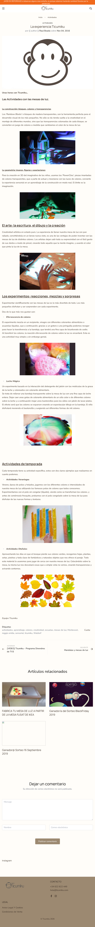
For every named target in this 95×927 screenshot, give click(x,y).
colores (29, 630)
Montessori (73, 630)
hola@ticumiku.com (59, 890)
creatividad (38, 630)
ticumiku (28, 633)
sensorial (19, 633)
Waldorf (37, 633)
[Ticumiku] (47, 8)
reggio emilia (8, 633)
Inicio (40, 17)
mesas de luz (60, 630)
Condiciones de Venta (12, 911)
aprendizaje (19, 630)
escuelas (49, 630)
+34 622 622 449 (58, 886)
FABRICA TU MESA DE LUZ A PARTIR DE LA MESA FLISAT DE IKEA (23, 712)
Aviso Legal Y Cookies (12, 907)
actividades (7, 630)
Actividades (52, 17)
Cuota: (87, 630)
